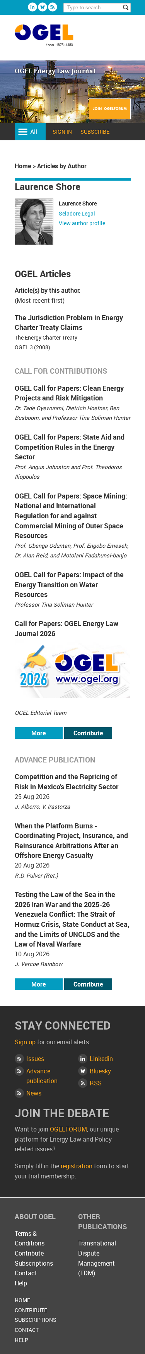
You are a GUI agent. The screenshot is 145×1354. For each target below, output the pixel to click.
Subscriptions (34, 1263)
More (38, 733)
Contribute (88, 733)
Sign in (62, 131)
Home (23, 166)
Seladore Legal (77, 213)
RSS (96, 1083)
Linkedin (32, 7)
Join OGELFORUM (109, 114)
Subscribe (94, 131)
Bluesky (42, 7)
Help (21, 1283)
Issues (35, 1058)
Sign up (25, 1042)
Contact (26, 1273)
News (33, 1093)
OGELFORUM (68, 1129)
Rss (52, 7)
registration (76, 1166)
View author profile (82, 223)
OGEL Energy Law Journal (52, 39)
